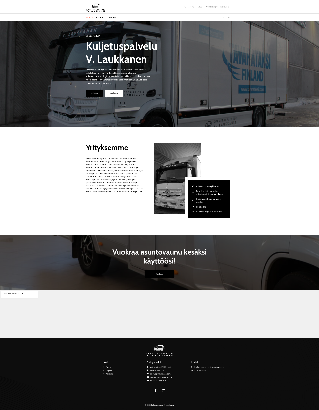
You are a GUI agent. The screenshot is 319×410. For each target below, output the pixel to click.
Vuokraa (159, 274)
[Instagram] (229, 17)
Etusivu (89, 17)
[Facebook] (224, 17)
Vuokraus (111, 17)
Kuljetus (100, 17)
